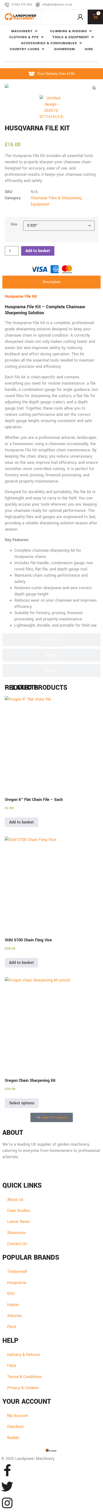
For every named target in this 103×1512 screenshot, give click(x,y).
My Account (17, 1415)
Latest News (18, 1221)
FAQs (11, 1365)
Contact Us (17, 1243)
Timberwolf (17, 1271)
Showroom (16, 1232)
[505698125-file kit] (51, 87)
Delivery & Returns (23, 1354)
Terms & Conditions (24, 1376)
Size (14, 224)
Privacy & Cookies (23, 1388)
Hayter (13, 1304)
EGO (11, 1293)
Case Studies (18, 1210)
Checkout (15, 1426)
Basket (13, 1437)
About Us (15, 1199)
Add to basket (37, 251)
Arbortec (15, 1315)
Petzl (11, 1327)
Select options (21, 1103)
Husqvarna (16, 1282)
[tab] (51, 282)
